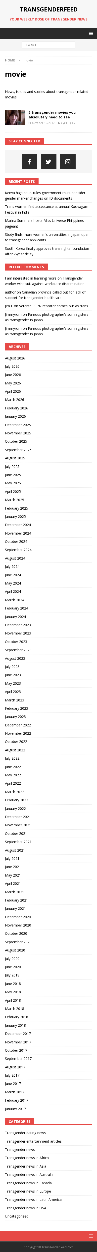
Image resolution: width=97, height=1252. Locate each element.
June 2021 (13, 866)
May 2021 (13, 875)
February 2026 (16, 408)
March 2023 (14, 700)
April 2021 (13, 883)
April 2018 (13, 1000)
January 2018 (15, 1025)
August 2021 (15, 850)
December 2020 (18, 917)
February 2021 (16, 900)
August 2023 (15, 658)
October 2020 (16, 933)
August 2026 (15, 358)
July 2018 (12, 975)
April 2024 (13, 591)
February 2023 (16, 708)
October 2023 (16, 641)
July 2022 (12, 758)
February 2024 (16, 608)
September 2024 (18, 549)
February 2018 (16, 1016)
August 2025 (15, 458)
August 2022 (15, 750)
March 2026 (14, 399)
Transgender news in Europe (28, 1191)
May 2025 (13, 483)
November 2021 (18, 825)
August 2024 (15, 558)
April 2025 (13, 491)
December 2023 (18, 625)
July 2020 (12, 958)
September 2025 (18, 449)
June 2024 (13, 575)
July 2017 (12, 1075)
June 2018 (13, 983)
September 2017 (18, 1058)
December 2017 (18, 1033)
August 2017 (15, 1067)
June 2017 (13, 1083)
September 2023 (18, 649)
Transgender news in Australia (29, 1174)
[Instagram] (68, 161)
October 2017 (16, 1050)
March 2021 (14, 892)
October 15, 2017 (43, 123)
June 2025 (13, 474)
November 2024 (18, 533)
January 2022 (15, 808)
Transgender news (20, 1149)
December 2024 (18, 524)
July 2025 (12, 466)
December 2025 (18, 424)
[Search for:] (48, 44)
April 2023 (13, 691)
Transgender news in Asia (25, 1166)
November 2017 (18, 1042)
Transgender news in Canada (28, 1183)
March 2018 (14, 1008)
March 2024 (14, 600)
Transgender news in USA (25, 1208)
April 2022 (13, 783)
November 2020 (18, 925)
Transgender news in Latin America (33, 1199)
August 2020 (15, 950)
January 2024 (15, 616)
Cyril (64, 123)
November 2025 (18, 433)
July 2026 (12, 366)
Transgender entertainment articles (33, 1141)
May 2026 (13, 383)
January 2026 (15, 416)
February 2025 (16, 508)
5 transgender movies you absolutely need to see (52, 114)
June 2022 (13, 766)
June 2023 (13, 674)
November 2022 (18, 733)
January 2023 (15, 716)
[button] (90, 33)
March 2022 (14, 791)
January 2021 (15, 908)
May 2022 (13, 775)
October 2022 (16, 741)
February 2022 (16, 800)
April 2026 (13, 391)
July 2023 (12, 666)
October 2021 (16, 833)
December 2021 (18, 816)
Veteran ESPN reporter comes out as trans (53, 306)
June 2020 (13, 966)
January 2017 (15, 1108)
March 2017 (14, 1092)
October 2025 (16, 441)
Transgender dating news (25, 1132)
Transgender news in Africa (27, 1157)
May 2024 (13, 583)
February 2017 (16, 1100)
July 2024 (12, 566)
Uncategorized (16, 1216)
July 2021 (12, 858)
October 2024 (16, 541)
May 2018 (13, 991)
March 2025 (14, 499)
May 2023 (13, 683)
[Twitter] (48, 161)
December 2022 (18, 725)
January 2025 (15, 516)
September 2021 (18, 841)
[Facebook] (29, 161)
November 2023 (18, 633)
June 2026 (13, 374)
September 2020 (18, 941)
